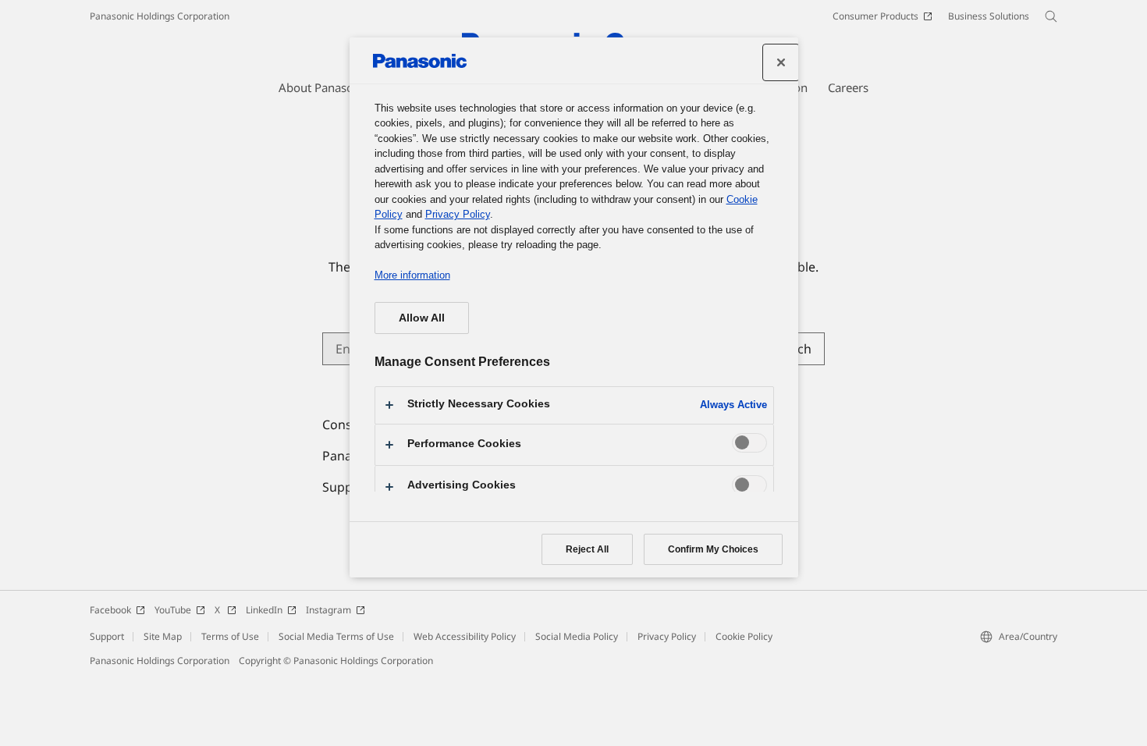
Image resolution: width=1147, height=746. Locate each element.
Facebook (110, 609)
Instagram (328, 609)
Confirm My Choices (713, 549)
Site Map (163, 636)
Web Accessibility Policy (465, 636)
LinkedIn (264, 609)
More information (412, 275)
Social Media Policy (576, 636)
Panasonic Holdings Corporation (159, 16)
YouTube (172, 609)
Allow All (422, 317)
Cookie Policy (744, 636)
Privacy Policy (666, 636)
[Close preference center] (781, 62)
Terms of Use (230, 636)
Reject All (587, 549)
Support (107, 636)
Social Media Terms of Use (336, 636)
